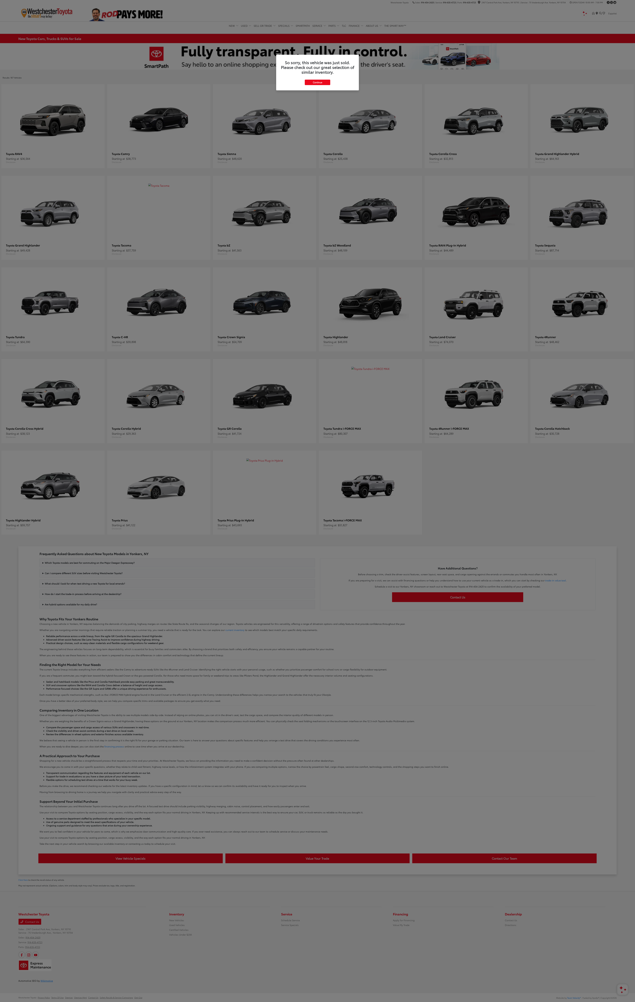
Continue (317, 82)
